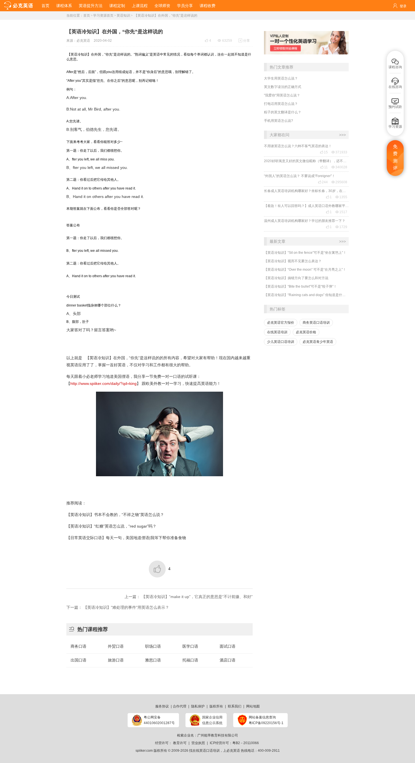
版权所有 (216, 706)
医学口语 (190, 646)
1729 (341, 227)
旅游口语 (116, 660)
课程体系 (64, 5)
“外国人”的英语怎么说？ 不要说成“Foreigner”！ (299, 176)
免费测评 (395, 157)
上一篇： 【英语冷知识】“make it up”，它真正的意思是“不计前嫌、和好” (188, 596)
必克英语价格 (306, 332)
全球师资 (162, 5)
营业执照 (198, 743)
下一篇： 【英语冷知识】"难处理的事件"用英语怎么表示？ (117, 607)
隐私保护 (198, 706)
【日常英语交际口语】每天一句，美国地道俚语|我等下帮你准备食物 (126, 537)
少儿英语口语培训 (280, 342)
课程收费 (207, 5)
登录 (403, 6)
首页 (45, 5)
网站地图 (253, 706)
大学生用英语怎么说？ (281, 78)
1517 (341, 212)
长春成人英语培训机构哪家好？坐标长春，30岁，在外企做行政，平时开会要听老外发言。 (306, 191)
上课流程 (140, 5)
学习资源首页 (103, 15)
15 (324, 152)
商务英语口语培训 (316, 323)
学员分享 (185, 5)
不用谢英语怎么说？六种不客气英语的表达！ (298, 146)
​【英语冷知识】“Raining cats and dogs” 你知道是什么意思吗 (306, 295)
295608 (339, 182)
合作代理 (179, 706)
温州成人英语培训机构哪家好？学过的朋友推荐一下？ (304, 221)
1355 (341, 197)
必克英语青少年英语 (318, 342)
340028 (339, 167)
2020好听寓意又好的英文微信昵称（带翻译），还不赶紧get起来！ (306, 161)
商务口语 (78, 646)
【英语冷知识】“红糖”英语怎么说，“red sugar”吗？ (111, 526)
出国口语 (78, 660)
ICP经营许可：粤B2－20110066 (234, 743)
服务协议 (162, 706)
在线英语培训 (277, 332)
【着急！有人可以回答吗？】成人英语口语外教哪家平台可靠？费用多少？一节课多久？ (306, 206)
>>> (342, 135)
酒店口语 (227, 660)
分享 (244, 41)
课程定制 (117, 5)
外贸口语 (116, 646)
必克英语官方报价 (280, 323)
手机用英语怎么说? (278, 121)
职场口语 (153, 646)
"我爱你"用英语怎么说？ (282, 95)
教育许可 (180, 743)
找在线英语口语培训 (204, 751)
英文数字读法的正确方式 (282, 87)
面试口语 (227, 646)
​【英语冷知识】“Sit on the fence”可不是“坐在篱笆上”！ (305, 253)
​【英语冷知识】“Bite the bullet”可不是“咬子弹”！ (300, 286)
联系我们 (234, 706)
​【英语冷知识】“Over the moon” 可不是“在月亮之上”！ (305, 270)
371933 (339, 152)
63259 (225, 41)
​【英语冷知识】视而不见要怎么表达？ (293, 261)
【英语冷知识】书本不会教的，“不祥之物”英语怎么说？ (115, 514)
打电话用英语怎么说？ (281, 104)
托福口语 (190, 660)
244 (323, 182)
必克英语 (83, 41)
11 (324, 167)
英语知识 (123, 15)
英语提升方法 (90, 5)
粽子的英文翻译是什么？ (282, 112)
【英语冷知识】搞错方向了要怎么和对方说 (296, 278)
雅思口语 (153, 660)
